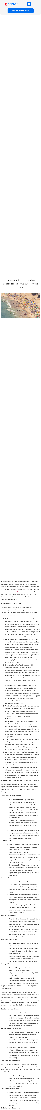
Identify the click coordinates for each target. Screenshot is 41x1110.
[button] (21, 10)
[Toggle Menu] (29, 4)
